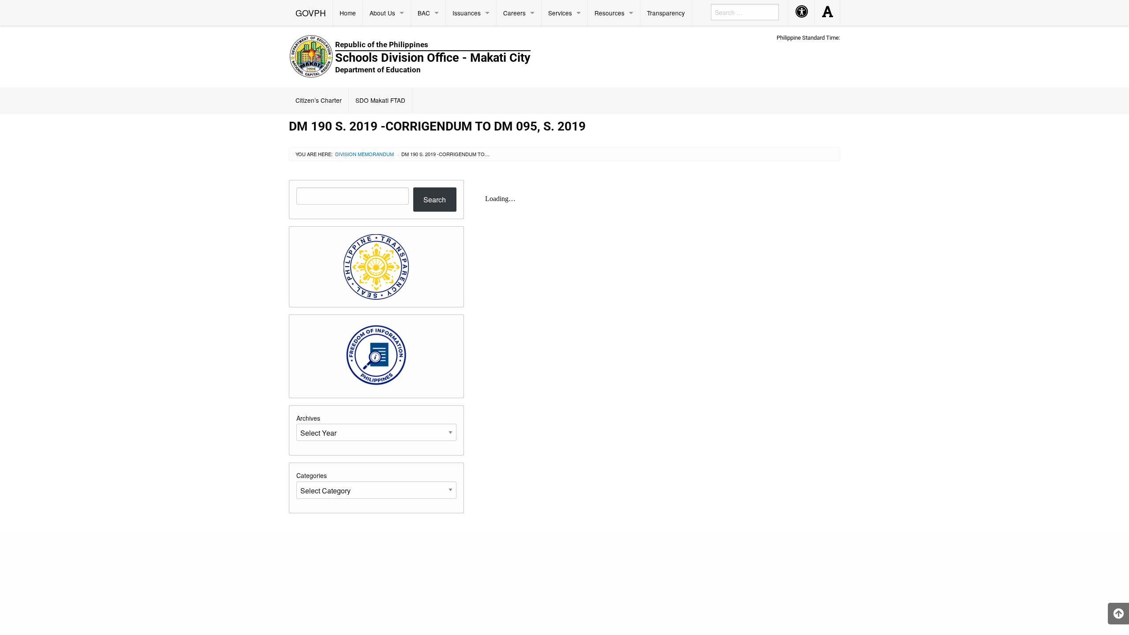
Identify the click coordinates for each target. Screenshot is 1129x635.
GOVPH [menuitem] (310, 13)
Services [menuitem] (560, 12)
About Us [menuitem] (382, 12)
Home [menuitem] (348, 12)
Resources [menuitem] (609, 12)
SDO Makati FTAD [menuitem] (380, 100)
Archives (308, 418)
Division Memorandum (364, 153)
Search (434, 199)
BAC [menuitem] (424, 12)
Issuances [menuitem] (466, 12)
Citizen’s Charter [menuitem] (318, 100)
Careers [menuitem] (514, 12)
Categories (311, 475)
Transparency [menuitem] (666, 12)
